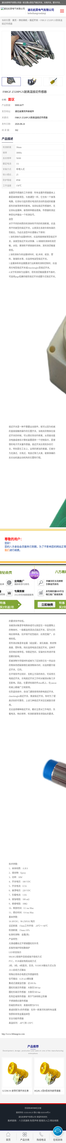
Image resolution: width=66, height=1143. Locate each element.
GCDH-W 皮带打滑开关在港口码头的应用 (21, 1091)
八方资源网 (24, 1121)
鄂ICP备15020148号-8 (42, 1112)
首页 (14, 20)
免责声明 (34, 1121)
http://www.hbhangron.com (13, 1034)
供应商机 (23, 20)
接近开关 (34, 20)
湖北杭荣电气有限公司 (27, 1117)
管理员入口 (44, 1121)
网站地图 (54, 1121)
